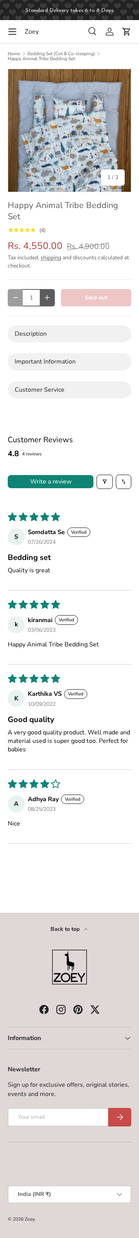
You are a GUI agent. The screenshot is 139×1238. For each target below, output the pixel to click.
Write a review (50, 481)
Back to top (66, 929)
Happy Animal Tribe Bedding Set (41, 58)
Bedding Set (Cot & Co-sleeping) (61, 53)
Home (14, 53)
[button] (126, 31)
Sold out (96, 297)
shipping (51, 257)
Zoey (29, 1219)
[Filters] (105, 482)
